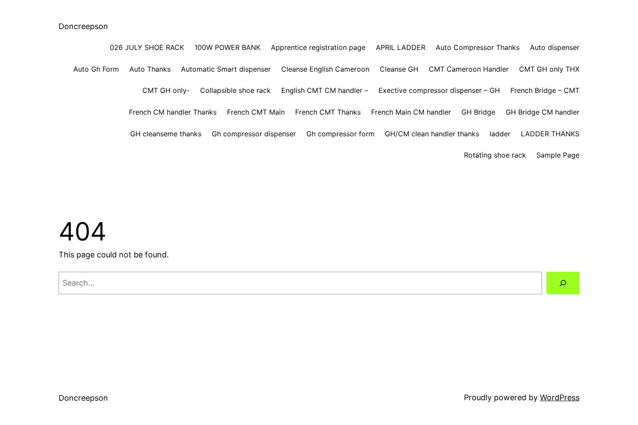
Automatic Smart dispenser (226, 69)
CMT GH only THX (549, 69)
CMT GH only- (166, 90)
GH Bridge (478, 112)
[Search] (562, 283)
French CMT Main (256, 112)
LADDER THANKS (550, 133)
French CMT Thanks (328, 112)
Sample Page (557, 155)
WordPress (559, 397)
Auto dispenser (554, 47)
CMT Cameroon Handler (469, 69)
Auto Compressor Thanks (478, 47)
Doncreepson (83, 26)
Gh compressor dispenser (254, 133)
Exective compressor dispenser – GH (439, 90)
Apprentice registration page (318, 47)
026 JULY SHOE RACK (147, 47)
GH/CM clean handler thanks (432, 133)
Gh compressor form (340, 133)
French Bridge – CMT (544, 90)
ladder (500, 133)
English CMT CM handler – (324, 90)
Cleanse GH (399, 69)
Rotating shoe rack (495, 155)
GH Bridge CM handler (542, 112)
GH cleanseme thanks (165, 133)
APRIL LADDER (400, 47)
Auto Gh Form (96, 69)
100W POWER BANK (227, 47)
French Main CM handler (411, 112)
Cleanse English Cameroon (325, 69)
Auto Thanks (150, 69)
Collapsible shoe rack (235, 90)
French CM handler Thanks (173, 112)
